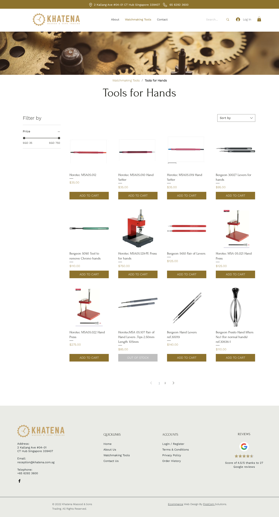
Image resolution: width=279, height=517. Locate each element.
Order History (171, 461)
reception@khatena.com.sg (35, 462)
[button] (259, 19)
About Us (109, 449)
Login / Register (173, 444)
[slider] (24, 138)
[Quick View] (89, 149)
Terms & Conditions (175, 449)
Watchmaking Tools (116, 455)
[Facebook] (19, 481)
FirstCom (209, 504)
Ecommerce (175, 504)
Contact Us (111, 461)
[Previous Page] (151, 383)
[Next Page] (173, 383)
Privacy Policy (171, 455)
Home (107, 444)
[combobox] (236, 118)
